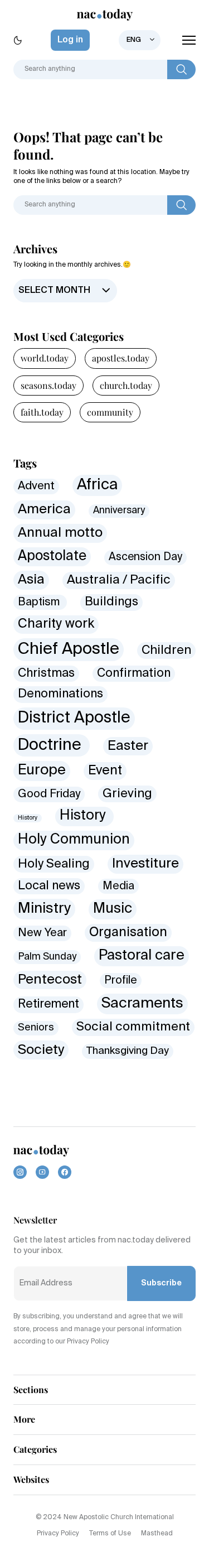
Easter (128, 746)
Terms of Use (110, 1533)
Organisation (128, 932)
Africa (97, 485)
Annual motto (60, 533)
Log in (70, 40)
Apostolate (52, 556)
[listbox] (140, 40)
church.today (126, 385)
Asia (31, 579)
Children (166, 650)
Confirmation (134, 674)
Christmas (46, 673)
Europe (42, 770)
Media (118, 886)
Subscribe (161, 1283)
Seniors (36, 1028)
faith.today (42, 412)
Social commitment (133, 1027)
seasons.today (48, 385)
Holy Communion (74, 840)
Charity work (56, 624)
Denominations (60, 694)
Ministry (44, 909)
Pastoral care (141, 955)
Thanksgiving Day (127, 1051)
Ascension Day (145, 557)
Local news (49, 886)
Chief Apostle (68, 649)
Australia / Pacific (119, 580)
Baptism (40, 602)
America (44, 510)
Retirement (48, 1004)
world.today (45, 358)
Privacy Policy (58, 1533)
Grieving (127, 794)
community (110, 412)
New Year (42, 933)
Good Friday (49, 794)
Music (112, 909)
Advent (36, 486)
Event (105, 770)
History (27, 818)
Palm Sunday (47, 957)
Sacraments (142, 1003)
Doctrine (51, 745)
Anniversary (119, 511)
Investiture (145, 863)
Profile (120, 980)
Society (41, 1050)
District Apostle (74, 718)
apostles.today (120, 358)
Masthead (157, 1533)
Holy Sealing (54, 864)
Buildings (111, 602)
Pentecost (50, 979)
